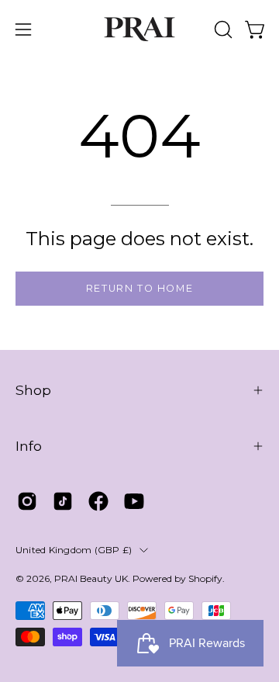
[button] (221, 29)
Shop (33, 390)
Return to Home (139, 288)
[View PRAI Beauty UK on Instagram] (27, 501)
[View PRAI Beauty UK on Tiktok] (62, 501)
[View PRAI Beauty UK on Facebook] (98, 501)
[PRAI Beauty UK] (139, 29)
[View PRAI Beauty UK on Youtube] (134, 501)
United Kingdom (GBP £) (74, 550)
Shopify (205, 578)
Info (29, 446)
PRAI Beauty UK (91, 578)
